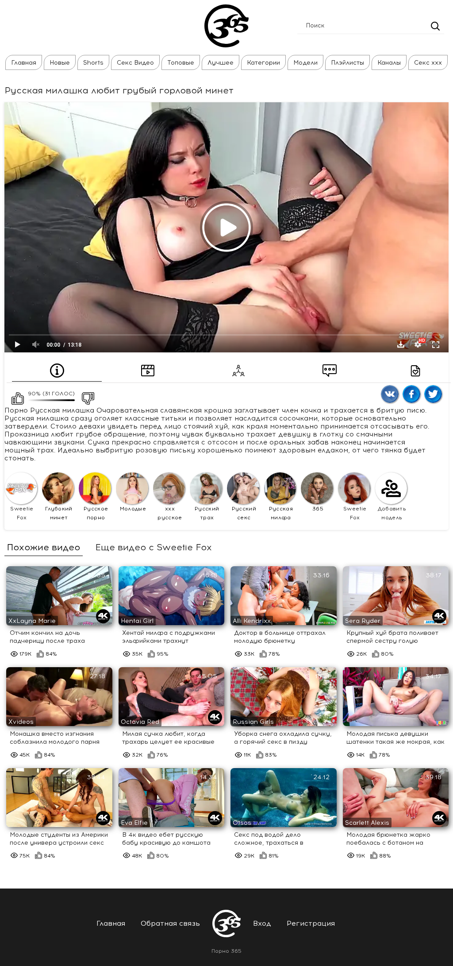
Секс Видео (135, 62)
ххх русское (169, 513)
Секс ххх (428, 62)
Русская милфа (281, 513)
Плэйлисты (347, 62)
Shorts (93, 62)
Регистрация (311, 923)
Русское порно (96, 513)
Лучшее (220, 62)
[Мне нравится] (15, 395)
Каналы (389, 62)
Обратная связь (170, 923)
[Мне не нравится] (85, 395)
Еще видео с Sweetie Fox (153, 547)
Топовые (180, 62)
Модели (305, 62)
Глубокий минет (58, 513)
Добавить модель (392, 513)
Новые (60, 62)
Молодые (133, 509)
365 (317, 509)
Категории (263, 62)
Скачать (400, 344)
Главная (23, 62)
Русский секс (244, 513)
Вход (262, 923)
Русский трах (207, 513)
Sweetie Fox (21, 513)
